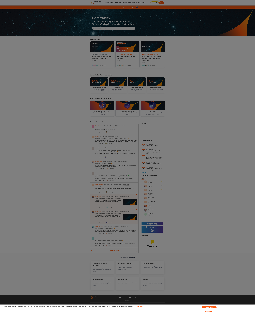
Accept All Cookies (209, 307)
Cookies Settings (208, 311)
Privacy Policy (139, 306)
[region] (127, 309)
